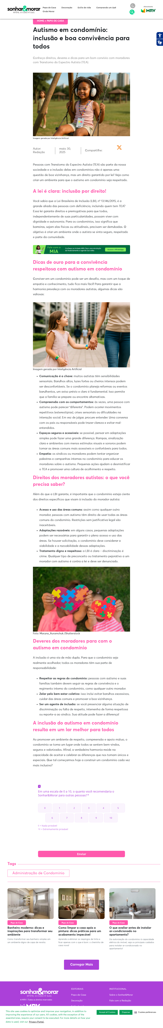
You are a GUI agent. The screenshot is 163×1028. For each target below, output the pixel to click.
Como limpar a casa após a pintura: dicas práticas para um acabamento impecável (79, 931)
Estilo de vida (84, 8)
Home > (42, 21)
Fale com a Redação (120, 1001)
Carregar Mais (81, 964)
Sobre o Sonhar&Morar (121, 995)
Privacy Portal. (36, 1022)
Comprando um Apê (106, 8)
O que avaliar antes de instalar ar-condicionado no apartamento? (130, 931)
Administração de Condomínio (38, 873)
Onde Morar (48, 12)
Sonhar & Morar (23, 7)
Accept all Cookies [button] (107, 1012)
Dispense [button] (126, 1012)
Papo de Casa (49, 8)
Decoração (66, 8)
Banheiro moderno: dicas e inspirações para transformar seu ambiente (29, 931)
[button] (145, 1012)
